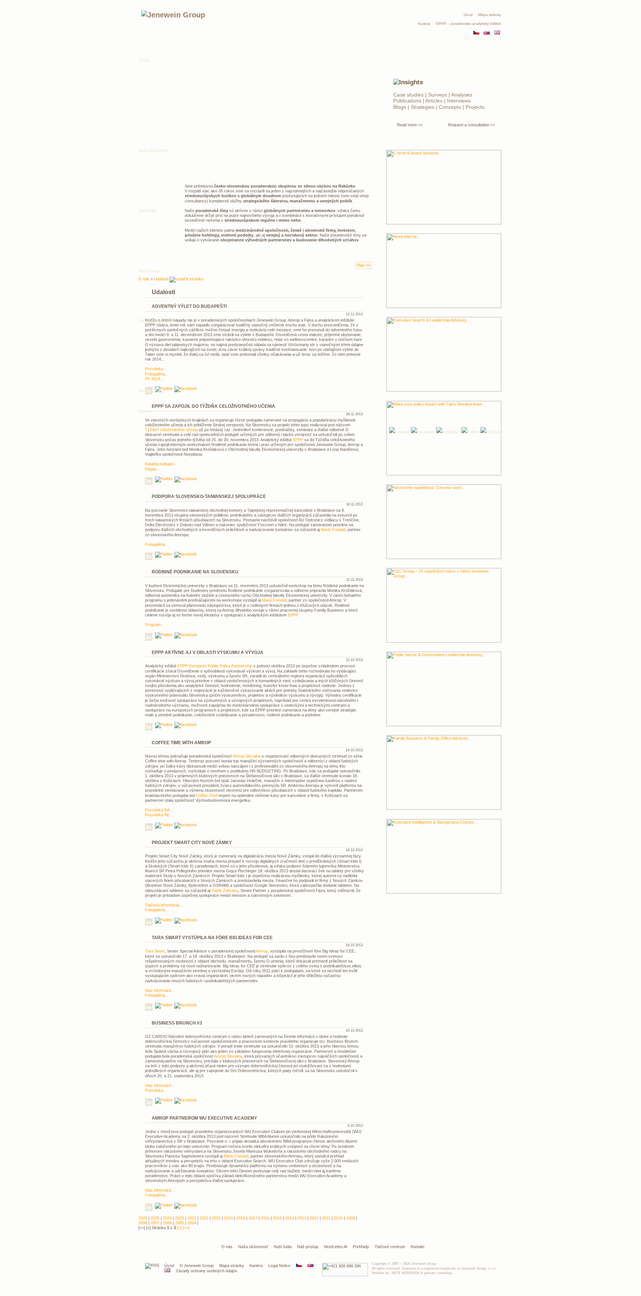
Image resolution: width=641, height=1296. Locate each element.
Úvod (468, 15)
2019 (228, 1218)
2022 (191, 1218)
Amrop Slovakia (247, 756)
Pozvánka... (156, 1090)
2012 (314, 1218)
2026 (142, 1218)
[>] (179, 1227)
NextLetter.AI (335, 1246)
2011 (326, 1218)
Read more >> (410, 125)
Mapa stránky (489, 15)
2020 (216, 1218)
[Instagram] (448, 432)
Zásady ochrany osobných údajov (206, 1271)
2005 (179, 1223)
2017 (253, 1218)
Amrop (262, 951)
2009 (350, 1218)
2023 (179, 1218)
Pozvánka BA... (159, 810)
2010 (338, 1218)
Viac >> (363, 265)
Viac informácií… (160, 990)
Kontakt (145, 411)
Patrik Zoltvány (224, 890)
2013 (302, 1218)
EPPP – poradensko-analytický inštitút (468, 24)
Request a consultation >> (471, 125)
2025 (155, 1218)
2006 (167, 1223)
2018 (240, 1218)
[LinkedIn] (399, 432)
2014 (289, 1218)
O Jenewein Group (197, 1265)
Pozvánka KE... (159, 815)
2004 (191, 1223)
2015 (277, 1218)
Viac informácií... (160, 1085)
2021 (204, 1218)
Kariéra (424, 24)
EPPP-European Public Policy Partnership (214, 666)
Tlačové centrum (153, 321)
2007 (155, 1223)
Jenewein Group (423, 1264)
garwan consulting (438, 1273)
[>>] (186, 1227)
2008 (142, 1223)
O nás (143, 60)
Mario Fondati (333, 529)
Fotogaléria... (156, 544)
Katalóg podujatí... (161, 464)
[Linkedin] (149, 481)
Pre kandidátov (151, 391)
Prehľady (361, 1246)
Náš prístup (307, 1246)
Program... (154, 624)
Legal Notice (279, 1265)
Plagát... (152, 469)
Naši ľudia (283, 1246)
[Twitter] (470, 432)
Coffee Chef (206, 795)
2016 (265, 1218)
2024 (167, 1218)
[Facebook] (423, 432)
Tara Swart (155, 951)
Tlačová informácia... (164, 905)
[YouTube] (491, 432)
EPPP (298, 439)
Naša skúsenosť (253, 1246)
